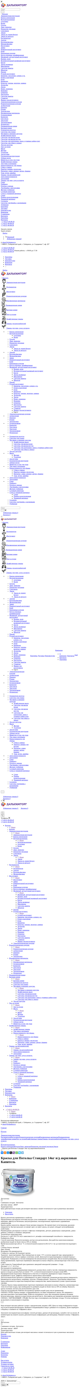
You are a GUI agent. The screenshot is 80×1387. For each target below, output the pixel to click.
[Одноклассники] (5, 1152)
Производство (6, 1336)
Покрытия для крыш (38, 1146)
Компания (12, 1098)
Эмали (20, 859)
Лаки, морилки (25, 1146)
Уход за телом (18, 1007)
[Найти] (2, 11)
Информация (5, 1347)
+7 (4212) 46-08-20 (7, 221)
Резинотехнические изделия (23, 949)
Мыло (20, 1012)
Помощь (4, 1356)
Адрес (3, 1351)
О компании (5, 1342)
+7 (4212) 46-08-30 (7, 225)
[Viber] (13, 1152)
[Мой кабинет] (2, 794)
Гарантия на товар (7, 1366)
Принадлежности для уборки (28, 1037)
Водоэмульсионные (24, 842)
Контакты (4, 1343)
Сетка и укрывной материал (28, 1076)
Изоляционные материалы (22, 962)
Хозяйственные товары (21, 1029)
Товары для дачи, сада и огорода (24, 1059)
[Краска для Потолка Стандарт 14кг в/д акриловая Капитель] (18, 1197)
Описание (8, 1212)
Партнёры (4, 1345)
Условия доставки (7, 1364)
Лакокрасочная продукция (22, 835)
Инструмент (17, 880)
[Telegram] (22, 1152)
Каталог (12, 829)
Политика (4, 1355)
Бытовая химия (18, 981)
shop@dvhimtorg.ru (9, 242)
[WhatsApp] (16, 1152)
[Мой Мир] (8, 1152)
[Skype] (19, 1152)
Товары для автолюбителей (23, 1050)
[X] (11, 1152)
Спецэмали (49, 1146)
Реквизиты (5, 1353)
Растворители (18, 868)
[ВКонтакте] (2, 1152)
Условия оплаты (6, 1362)
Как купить (9, 1214)
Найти (3, 1385)
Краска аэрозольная (8, 1146)
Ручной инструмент (25, 915)
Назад (13, 827)
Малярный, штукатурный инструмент (31, 895)
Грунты (17, 1146)
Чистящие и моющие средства (28, 990)
